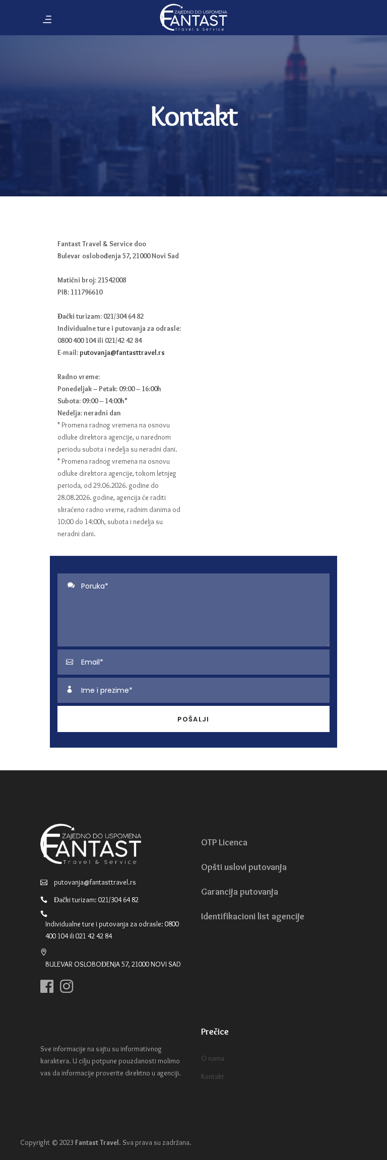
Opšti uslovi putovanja (244, 867)
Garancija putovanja (239, 891)
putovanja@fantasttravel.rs (122, 352)
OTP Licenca (224, 842)
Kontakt (212, 1076)
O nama (212, 1058)
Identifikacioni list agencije (252, 916)
